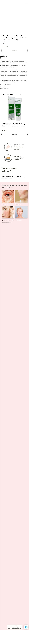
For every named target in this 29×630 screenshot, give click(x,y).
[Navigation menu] (26, 3)
